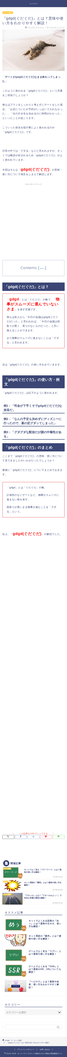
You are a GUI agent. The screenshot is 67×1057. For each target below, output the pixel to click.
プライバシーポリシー (25, 1049)
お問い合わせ (45, 1049)
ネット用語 (8, 13)
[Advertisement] (33, 220)
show (42, 268)
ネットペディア (33, 3)
